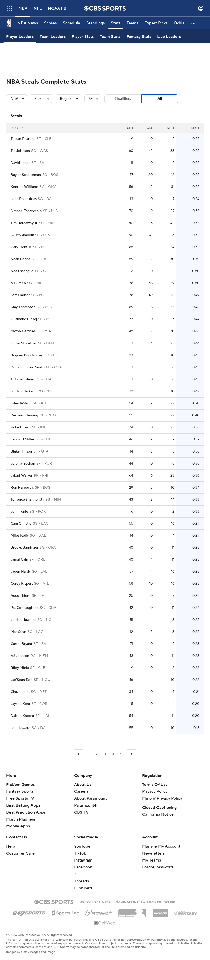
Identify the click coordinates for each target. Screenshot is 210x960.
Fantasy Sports (20, 791)
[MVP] (160, 911)
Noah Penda (20, 259)
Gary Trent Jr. (21, 247)
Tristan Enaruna (22, 139)
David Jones (20, 163)
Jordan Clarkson (23, 391)
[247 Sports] (29, 912)
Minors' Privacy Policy (162, 798)
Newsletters (153, 853)
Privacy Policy (154, 791)
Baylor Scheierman (25, 175)
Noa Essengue (22, 271)
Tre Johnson (20, 151)
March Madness (21, 819)
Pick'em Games (20, 784)
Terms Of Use (155, 784)
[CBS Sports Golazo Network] (146, 901)
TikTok (80, 853)
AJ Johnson (19, 656)
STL (169, 128)
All (160, 98)
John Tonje (19, 511)
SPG (194, 128)
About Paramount (90, 798)
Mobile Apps (18, 826)
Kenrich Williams (24, 187)
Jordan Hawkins (23, 619)
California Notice (158, 814)
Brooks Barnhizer (24, 547)
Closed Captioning (159, 807)
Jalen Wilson (21, 403)
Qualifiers (123, 98)
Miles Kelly (19, 535)
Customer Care (20, 853)
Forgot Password (157, 867)
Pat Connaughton (24, 607)
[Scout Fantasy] (186, 912)
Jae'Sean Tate (21, 680)
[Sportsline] (65, 912)
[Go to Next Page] (131, 754)
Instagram (83, 860)
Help (10, 846)
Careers (81, 791)
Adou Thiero (20, 595)
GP (129, 128)
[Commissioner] (132, 911)
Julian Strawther (23, 343)
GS (148, 128)
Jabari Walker (21, 475)
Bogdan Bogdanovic (26, 355)
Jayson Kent (20, 704)
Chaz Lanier (20, 692)
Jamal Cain (19, 559)
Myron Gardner (22, 331)
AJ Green (18, 283)
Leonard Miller (22, 439)
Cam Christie (21, 523)
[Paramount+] (98, 911)
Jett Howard (20, 728)
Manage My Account (161, 846)
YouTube (82, 846)
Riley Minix (19, 668)
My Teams (151, 860)
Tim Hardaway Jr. (24, 223)
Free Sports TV (20, 798)
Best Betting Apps (23, 805)
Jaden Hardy (20, 571)
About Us (82, 784)
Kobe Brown (20, 427)
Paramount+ (85, 805)
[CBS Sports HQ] (95, 901)
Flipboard (83, 888)
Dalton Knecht (22, 716)
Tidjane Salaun (22, 379)
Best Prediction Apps (26, 812)
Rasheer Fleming (24, 415)
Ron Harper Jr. (22, 487)
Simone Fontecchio (26, 211)
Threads (81, 881)
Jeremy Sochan (22, 463)
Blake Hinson (21, 451)
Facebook (83, 867)
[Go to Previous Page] (78, 754)
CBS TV (81, 812)
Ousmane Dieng (23, 319)
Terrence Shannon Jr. (27, 499)
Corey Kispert (21, 583)
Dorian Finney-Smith (27, 367)
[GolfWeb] (105, 923)
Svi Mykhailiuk (22, 235)
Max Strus (18, 632)
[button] (9, 8)
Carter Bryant (21, 644)
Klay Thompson (22, 307)
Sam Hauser (20, 295)
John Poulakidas (23, 199)
